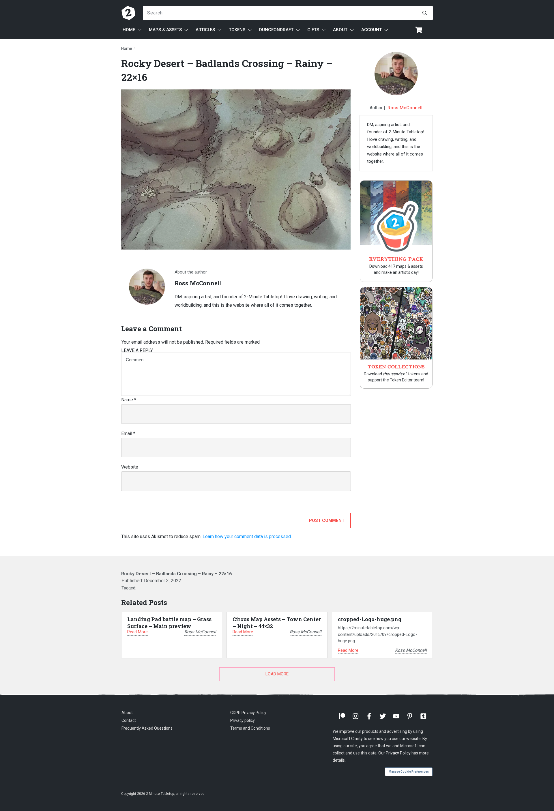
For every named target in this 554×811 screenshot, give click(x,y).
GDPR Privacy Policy (248, 712)
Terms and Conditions (250, 728)
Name (128, 399)
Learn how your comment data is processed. (247, 536)
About (127, 712)
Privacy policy (242, 720)
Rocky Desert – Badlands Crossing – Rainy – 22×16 (176, 573)
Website (129, 467)
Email (128, 433)
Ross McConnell (405, 107)
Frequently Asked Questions (147, 728)
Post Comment (327, 520)
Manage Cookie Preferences (409, 771)
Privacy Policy (398, 753)
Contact (128, 720)
